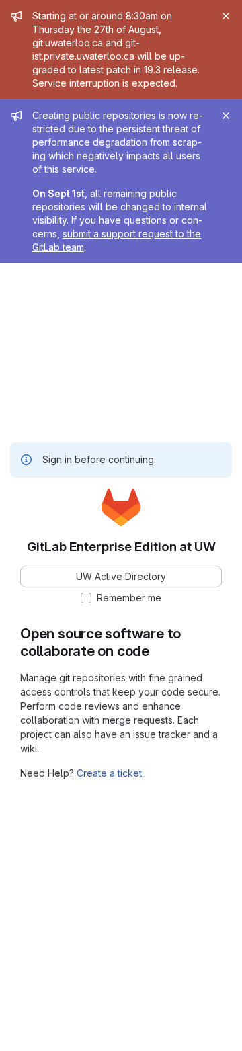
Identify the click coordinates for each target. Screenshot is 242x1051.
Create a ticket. (110, 773)
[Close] (226, 16)
